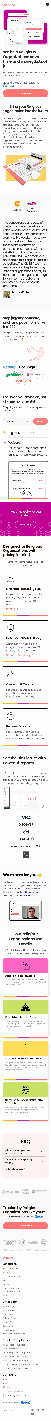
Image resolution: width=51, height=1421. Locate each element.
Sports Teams (9, 1322)
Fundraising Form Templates (16, 1352)
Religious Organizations (13, 1333)
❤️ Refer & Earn (10, 1387)
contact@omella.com (28, 892)
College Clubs (9, 1318)
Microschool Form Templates (16, 1356)
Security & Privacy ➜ (19, 655)
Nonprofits (7, 1326)
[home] (8, 4)
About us (6, 1383)
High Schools (8, 1306)
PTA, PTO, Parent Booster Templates (20, 1364)
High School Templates (13, 1344)
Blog (4, 1379)
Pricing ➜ (12, 609)
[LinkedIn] (42, 1410)
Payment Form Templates (15, 1368)
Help (4, 1280)
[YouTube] (32, 1414)
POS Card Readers (11, 1276)
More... (5, 1295)
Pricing (5, 1272)
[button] (47, 4)
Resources (9, 1264)
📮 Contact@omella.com (14, 1395)
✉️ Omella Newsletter (13, 1391)
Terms (5, 1284)
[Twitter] (32, 1410)
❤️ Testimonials (10, 1268)
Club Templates (10, 1348)
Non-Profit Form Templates (16, 1360)
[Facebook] (37, 1410)
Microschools (8, 1310)
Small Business (9, 1330)
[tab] (17, 208)
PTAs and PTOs (9, 1314)
